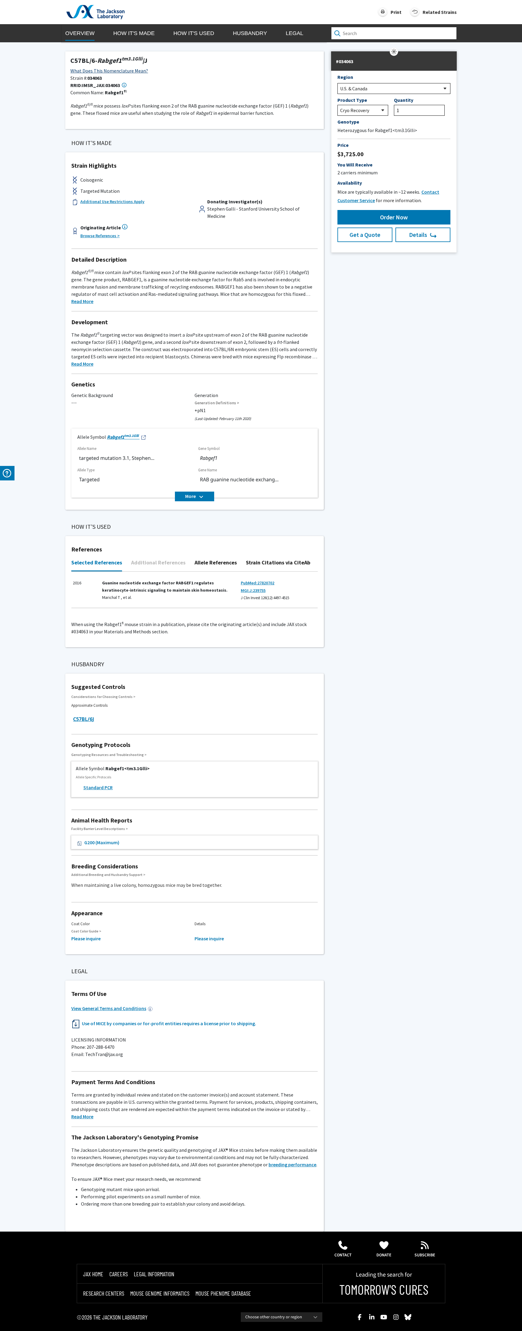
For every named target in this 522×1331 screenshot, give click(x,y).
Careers (118, 1274)
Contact (343, 1255)
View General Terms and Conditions (108, 1008)
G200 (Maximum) (101, 842)
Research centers (103, 1293)
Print (396, 12)
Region (345, 77)
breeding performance (292, 1164)
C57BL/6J (83, 719)
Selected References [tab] (96, 562)
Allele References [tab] (216, 562)
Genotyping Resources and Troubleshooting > (109, 754)
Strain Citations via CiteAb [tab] (278, 562)
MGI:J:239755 (253, 590)
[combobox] (281, 1317)
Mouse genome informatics (159, 1293)
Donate (384, 1255)
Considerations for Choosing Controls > (103, 696)
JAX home (93, 1274)
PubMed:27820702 (257, 583)
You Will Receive (354, 165)
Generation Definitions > (217, 402)
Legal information (154, 1274)
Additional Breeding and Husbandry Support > (108, 874)
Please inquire (86, 938)
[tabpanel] (194, 593)
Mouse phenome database (223, 1293)
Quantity (403, 100)
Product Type (352, 100)
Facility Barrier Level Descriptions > (99, 828)
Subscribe (424, 1255)
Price (343, 145)
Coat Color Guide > (86, 931)
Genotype (348, 122)
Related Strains (440, 12)
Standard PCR (98, 787)
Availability (349, 183)
